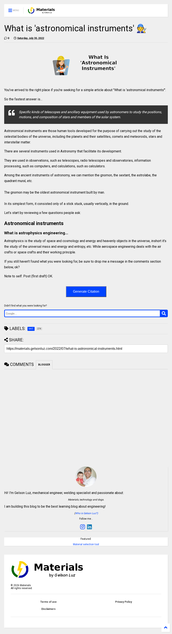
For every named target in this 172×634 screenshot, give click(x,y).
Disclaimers (48, 609)
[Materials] (41, 12)
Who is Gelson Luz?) (86, 513)
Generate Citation (86, 291)
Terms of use (48, 601)
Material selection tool (86, 544)
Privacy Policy (123, 601)
